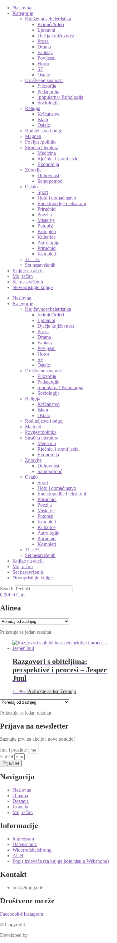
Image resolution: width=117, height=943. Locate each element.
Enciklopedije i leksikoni (61, 203)
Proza (43, 41)
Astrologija (48, 242)
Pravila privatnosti (70, 924)
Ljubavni (46, 30)
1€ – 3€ (32, 259)
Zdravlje (33, 169)
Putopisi (45, 225)
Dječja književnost (55, 35)
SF (40, 69)
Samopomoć (49, 181)
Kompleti (46, 231)
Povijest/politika (40, 142)
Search (6, 588)
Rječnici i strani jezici (58, 158)
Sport (42, 192)
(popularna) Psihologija (60, 97)
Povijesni (46, 58)
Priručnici (46, 209)
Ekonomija (48, 164)
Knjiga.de (39, 924)
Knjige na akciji (28, 270)
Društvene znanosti (44, 80)
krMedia (37, 935)
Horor (43, 63)
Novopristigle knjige (32, 287)
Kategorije (22, 13)
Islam (42, 119)
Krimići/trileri (50, 24)
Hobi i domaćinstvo (56, 197)
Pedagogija (48, 91)
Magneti (33, 136)
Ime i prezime (14, 749)
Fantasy (45, 52)
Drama (44, 46)
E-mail (7, 756)
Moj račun (22, 276)
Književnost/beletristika (48, 18)
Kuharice (46, 237)
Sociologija (48, 102)
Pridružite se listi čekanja (51, 691)
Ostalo (43, 74)
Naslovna (21, 7)
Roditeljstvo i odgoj (44, 130)
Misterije (46, 220)
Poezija (44, 214)
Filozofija (46, 86)
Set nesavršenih (40, 265)
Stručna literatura (41, 147)
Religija (32, 108)
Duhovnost (48, 175)
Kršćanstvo (48, 114)
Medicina (46, 153)
